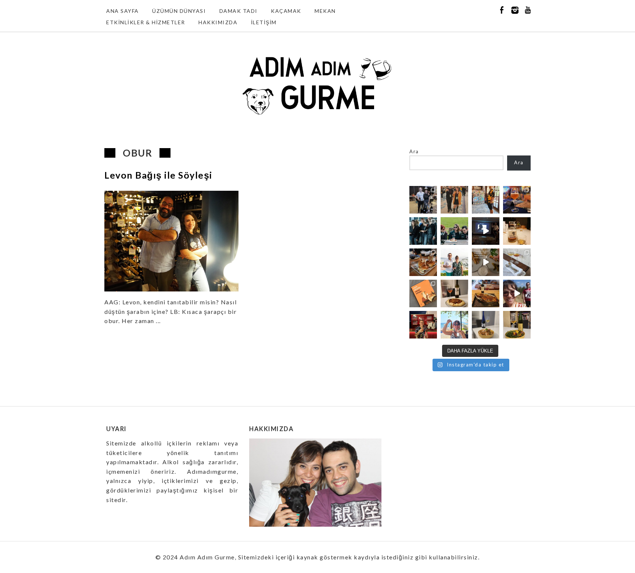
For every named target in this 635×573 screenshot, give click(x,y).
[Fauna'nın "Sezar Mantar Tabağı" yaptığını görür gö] (517, 262)
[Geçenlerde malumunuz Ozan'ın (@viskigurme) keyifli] (517, 231)
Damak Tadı (238, 11)
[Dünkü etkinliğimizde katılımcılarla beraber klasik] (423, 262)
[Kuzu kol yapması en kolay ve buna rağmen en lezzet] (485, 293)
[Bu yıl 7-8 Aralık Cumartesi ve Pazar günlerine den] (454, 200)
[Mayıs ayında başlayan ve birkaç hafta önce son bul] (485, 200)
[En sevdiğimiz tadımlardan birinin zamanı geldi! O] (423, 200)
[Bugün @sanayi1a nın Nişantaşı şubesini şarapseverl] (423, 231)
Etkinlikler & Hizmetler (145, 22)
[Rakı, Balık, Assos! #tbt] (454, 325)
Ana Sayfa (122, 11)
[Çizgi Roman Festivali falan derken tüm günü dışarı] (454, 293)
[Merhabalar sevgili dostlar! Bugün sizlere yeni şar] (454, 231)
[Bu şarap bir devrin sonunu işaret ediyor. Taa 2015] (517, 325)
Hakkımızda (217, 22)
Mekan (325, 11)
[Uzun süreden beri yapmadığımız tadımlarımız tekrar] (454, 262)
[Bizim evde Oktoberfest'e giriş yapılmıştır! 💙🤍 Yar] (485, 262)
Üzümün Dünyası (179, 11)
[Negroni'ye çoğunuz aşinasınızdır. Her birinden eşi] (423, 325)
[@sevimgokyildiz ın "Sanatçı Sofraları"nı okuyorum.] (423, 293)
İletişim (264, 22)
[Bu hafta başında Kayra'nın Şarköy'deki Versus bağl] (517, 293)
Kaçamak (286, 11)
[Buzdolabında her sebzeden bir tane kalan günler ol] (485, 325)
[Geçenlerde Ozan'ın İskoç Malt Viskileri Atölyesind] (485, 231)
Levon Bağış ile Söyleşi (158, 174)
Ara (414, 151)
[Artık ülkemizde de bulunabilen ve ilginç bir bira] (517, 200)
